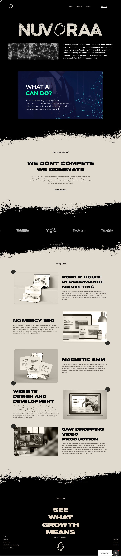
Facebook (115, 545)
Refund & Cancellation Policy (11, 545)
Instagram (115, 542)
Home (4, 536)
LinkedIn (116, 539)
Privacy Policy (6, 542)
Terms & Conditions (8, 548)
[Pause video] (60, 95)
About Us (5, 539)
